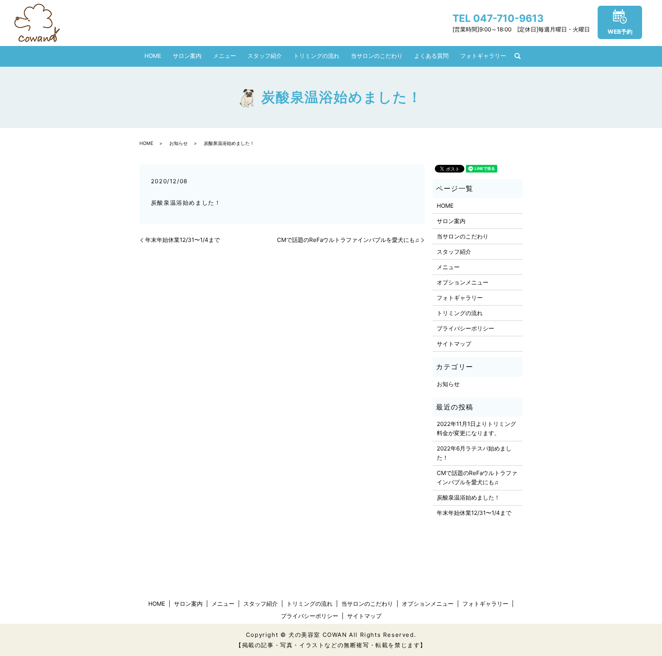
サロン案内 (187, 55)
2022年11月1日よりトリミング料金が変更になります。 (476, 428)
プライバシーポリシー (465, 328)
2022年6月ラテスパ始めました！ (474, 453)
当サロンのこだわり (377, 55)
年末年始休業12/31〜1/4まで (182, 239)
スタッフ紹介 (264, 55)
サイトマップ (454, 343)
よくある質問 (431, 55)
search (517, 56)
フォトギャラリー (483, 55)
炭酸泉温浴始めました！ (468, 497)
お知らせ (178, 143)
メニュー (224, 55)
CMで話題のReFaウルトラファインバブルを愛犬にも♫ (348, 239)
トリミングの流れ (316, 55)
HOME (152, 55)
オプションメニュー (462, 282)
